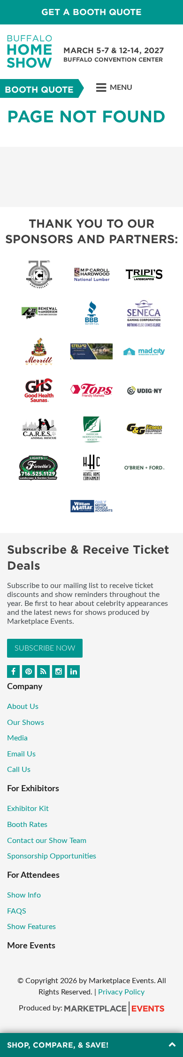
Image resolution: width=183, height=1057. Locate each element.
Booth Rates (27, 824)
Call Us (18, 769)
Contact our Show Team (46, 840)
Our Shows (25, 722)
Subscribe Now (45, 648)
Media (18, 738)
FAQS (16, 911)
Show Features (31, 926)
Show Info (24, 895)
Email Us (21, 754)
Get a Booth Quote (91, 12)
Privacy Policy (121, 992)
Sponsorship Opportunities (51, 856)
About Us (22, 706)
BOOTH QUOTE (39, 90)
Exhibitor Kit (28, 808)
